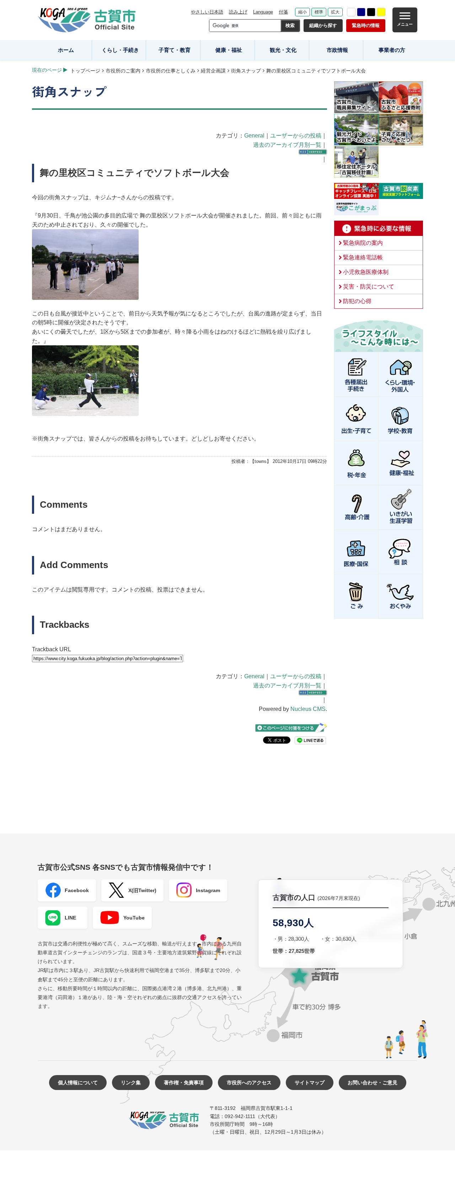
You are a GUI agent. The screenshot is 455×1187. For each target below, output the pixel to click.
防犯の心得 (357, 301)
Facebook (77, 890)
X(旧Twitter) (142, 890)
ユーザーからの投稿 (295, 136)
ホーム (66, 50)
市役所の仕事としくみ (171, 71)
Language (263, 12)
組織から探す (323, 25)
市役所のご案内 (123, 71)
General (254, 136)
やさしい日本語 (207, 12)
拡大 (335, 12)
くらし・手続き (120, 50)
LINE (70, 918)
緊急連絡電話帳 (363, 257)
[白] (351, 12)
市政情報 (337, 50)
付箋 (283, 12)
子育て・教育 (175, 50)
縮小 (302, 12)
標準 (319, 12)
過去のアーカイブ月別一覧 (287, 145)
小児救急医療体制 (366, 272)
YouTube (134, 918)
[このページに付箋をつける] (291, 728)
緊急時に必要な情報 (378, 228)
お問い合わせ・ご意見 (372, 1082)
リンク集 (131, 1082)
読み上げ (238, 12)
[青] (361, 12)
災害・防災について (368, 287)
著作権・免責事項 (184, 1082)
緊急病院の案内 (363, 243)
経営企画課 (213, 71)
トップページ (85, 71)
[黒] (371, 12)
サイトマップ (310, 1082)
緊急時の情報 (366, 25)
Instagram (208, 890)
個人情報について (78, 1082)
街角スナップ (246, 71)
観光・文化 (283, 50)
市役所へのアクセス (249, 1082)
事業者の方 (392, 50)
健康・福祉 (228, 50)
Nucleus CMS (308, 709)
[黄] (381, 12)
